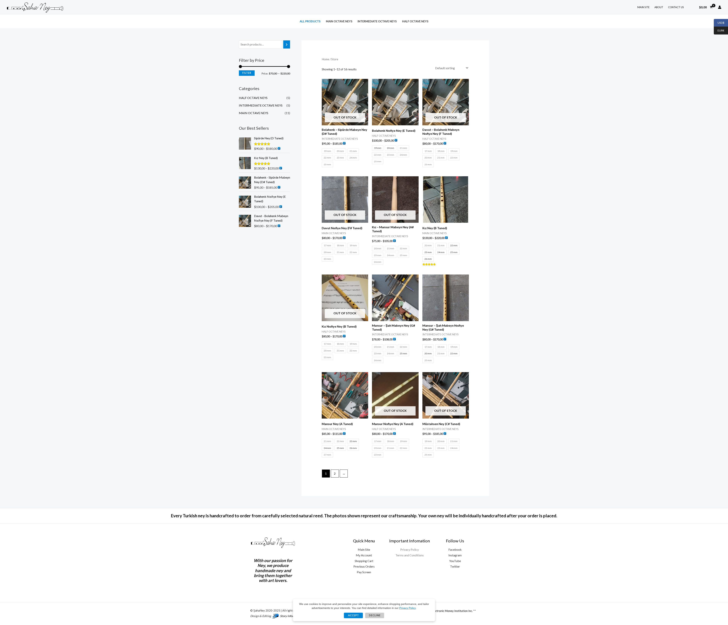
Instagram (455, 555)
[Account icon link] (719, 7)
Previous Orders (364, 566)
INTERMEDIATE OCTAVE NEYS (377, 21)
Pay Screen (364, 572)
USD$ (719, 23)
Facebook (455, 549)
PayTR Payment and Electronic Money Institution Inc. (439, 610)
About (658, 7)
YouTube (455, 561)
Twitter (455, 566)
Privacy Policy (409, 549)
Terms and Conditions (409, 555)
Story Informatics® (292, 616)
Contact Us (676, 7)
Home (325, 59)
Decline (374, 615)
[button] (691, 7)
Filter (246, 72)
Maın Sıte (643, 7)
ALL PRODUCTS (310, 21)
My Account (364, 555)
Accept (353, 615)
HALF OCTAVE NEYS (415, 21)
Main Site (364, 549)
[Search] (286, 44)
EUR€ (719, 30)
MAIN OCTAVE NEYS (339, 21)
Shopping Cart (364, 561)
